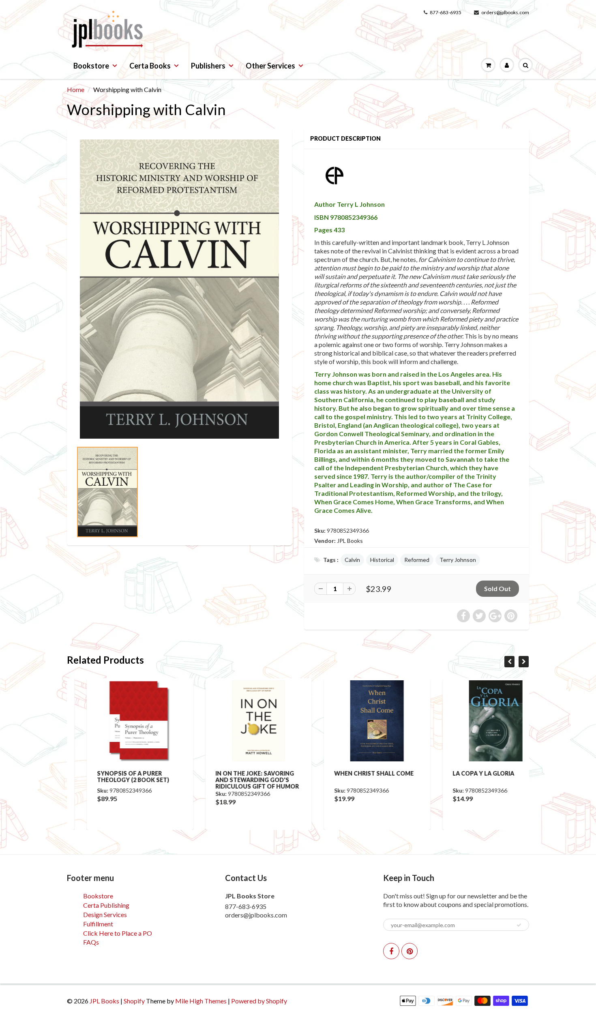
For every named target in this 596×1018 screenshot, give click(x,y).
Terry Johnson (457, 559)
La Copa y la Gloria (464, 773)
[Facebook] (391, 951)
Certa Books (150, 65)
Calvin (352, 559)
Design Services (105, 914)
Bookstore (91, 65)
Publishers (208, 65)
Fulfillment (98, 924)
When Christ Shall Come (354, 773)
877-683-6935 (445, 12)
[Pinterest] (409, 951)
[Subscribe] (519, 925)
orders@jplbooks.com (505, 12)
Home (75, 89)
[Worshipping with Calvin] (179, 289)
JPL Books (350, 540)
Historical (382, 559)
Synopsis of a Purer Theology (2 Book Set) (113, 776)
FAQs (91, 942)
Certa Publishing (106, 905)
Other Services (270, 65)
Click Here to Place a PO (117, 933)
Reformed (416, 559)
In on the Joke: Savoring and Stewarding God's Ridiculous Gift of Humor (237, 780)
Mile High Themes (201, 1001)
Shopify (134, 1001)
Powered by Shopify (259, 1001)
